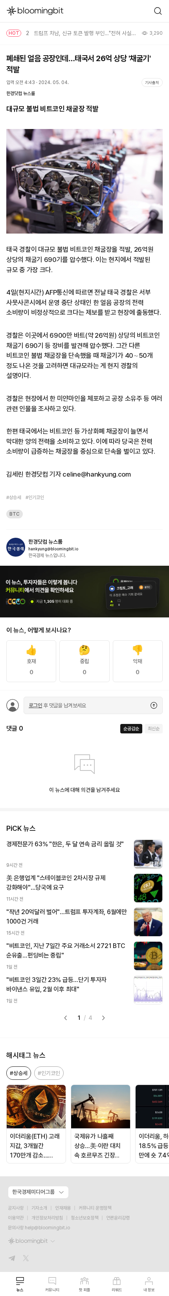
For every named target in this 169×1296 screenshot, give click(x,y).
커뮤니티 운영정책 (95, 1208)
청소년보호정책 (84, 1218)
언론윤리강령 (118, 1218)
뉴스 (20, 1289)
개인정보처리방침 (47, 1218)
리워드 (117, 1289)
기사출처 (152, 82)
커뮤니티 (52, 1289)
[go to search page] (158, 11)
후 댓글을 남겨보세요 (57, 705)
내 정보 (149, 1289)
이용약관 (16, 1218)
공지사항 (16, 1208)
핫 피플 (84, 1289)
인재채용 (63, 1208)
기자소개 (39, 1208)
